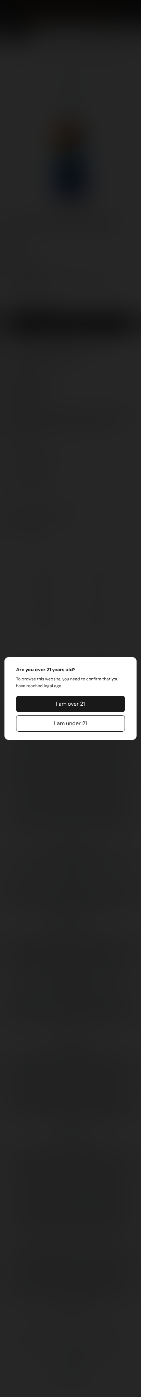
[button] (70, 704)
